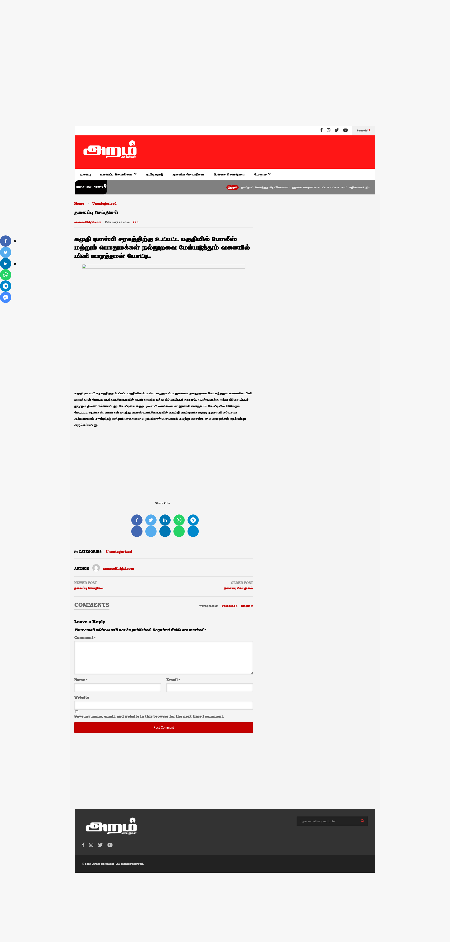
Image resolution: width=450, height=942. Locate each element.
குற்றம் (214, 187)
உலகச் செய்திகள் (229, 174)
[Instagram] (328, 130)
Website (81, 698)
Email (173, 680)
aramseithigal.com (87, 222)
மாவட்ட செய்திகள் (117, 174)
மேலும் (261, 174)
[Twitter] (337, 130)
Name (80, 680)
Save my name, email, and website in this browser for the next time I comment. (149, 717)
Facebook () (230, 606)
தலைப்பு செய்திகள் (89, 588)
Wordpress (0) (209, 606)
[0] (5, 241)
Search (362, 130)
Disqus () (247, 606)
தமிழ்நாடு (154, 174)
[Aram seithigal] (110, 152)
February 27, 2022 (117, 222)
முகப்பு (85, 174)
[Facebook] (321, 130)
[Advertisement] (140, 30)
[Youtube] (345, 130)
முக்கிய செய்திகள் (188, 174)
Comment (84, 638)
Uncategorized (119, 552)
